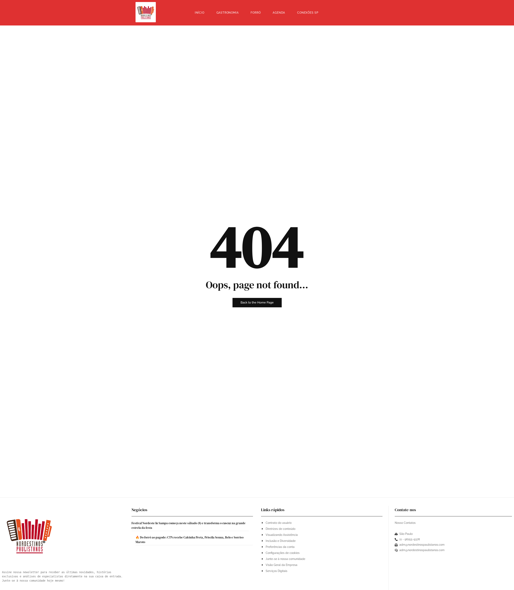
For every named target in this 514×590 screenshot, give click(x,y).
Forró (256, 12)
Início (199, 12)
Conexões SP (307, 12)
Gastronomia (227, 12)
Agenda (279, 12)
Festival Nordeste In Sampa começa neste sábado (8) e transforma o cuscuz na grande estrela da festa (189, 525)
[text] (62, 576)
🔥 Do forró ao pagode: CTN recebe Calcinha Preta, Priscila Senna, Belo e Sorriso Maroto (190, 539)
